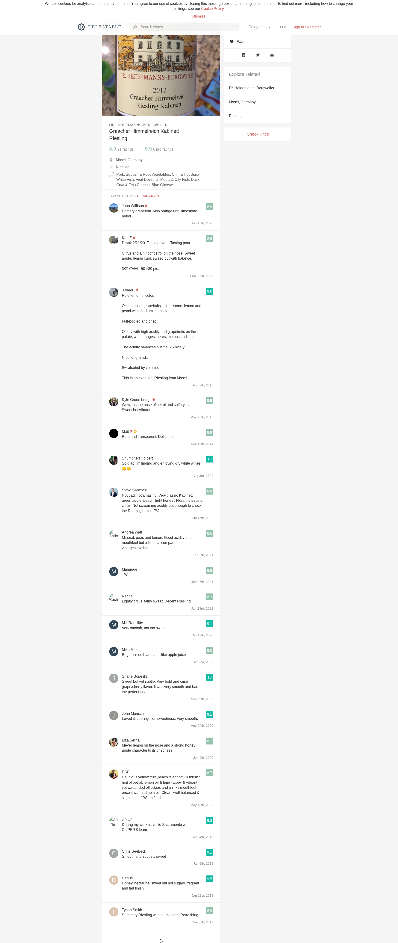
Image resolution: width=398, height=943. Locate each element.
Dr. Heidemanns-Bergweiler (251, 88)
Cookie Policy (212, 9)
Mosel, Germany (242, 102)
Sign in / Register (307, 27)
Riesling (236, 116)
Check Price (258, 134)
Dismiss (198, 16)
